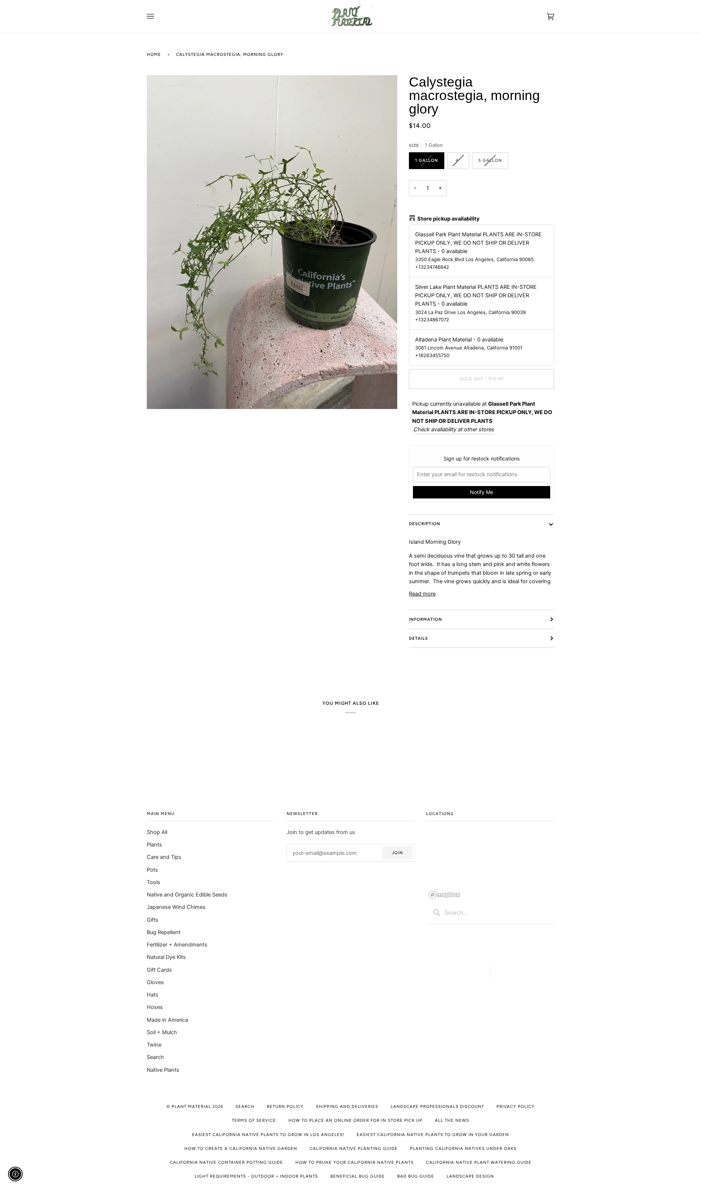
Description (424, 523)
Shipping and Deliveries (347, 1106)
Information (425, 619)
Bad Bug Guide (415, 1176)
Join (397, 852)
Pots (152, 870)
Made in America (167, 1020)
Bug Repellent (163, 932)
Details (418, 638)
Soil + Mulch (162, 1032)
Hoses (155, 1007)
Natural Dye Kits (166, 957)
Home (154, 54)
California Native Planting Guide (354, 1148)
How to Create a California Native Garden (240, 1148)
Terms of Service (254, 1120)
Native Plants (163, 1070)
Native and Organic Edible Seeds (187, 894)
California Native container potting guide (226, 1162)
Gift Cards (159, 970)
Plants (154, 844)
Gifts (152, 920)
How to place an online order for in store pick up (355, 1120)
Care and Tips (164, 857)
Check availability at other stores (454, 429)
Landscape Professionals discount (437, 1106)
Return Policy (285, 1106)
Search (155, 1057)
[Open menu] (158, 16)
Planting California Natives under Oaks (463, 1148)
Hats (152, 994)
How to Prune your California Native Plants (354, 1162)
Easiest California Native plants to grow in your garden (433, 1134)
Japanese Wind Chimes (176, 907)
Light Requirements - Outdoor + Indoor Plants (256, 1176)
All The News (452, 1120)
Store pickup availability (448, 218)
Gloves (155, 982)
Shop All (157, 832)
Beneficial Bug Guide (357, 1176)
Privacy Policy (516, 1106)
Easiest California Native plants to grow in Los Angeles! (268, 1134)
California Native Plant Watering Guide (479, 1162)
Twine (154, 1044)
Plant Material (191, 1106)
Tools (153, 882)
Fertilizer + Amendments (177, 944)
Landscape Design (470, 1176)
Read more (422, 593)
